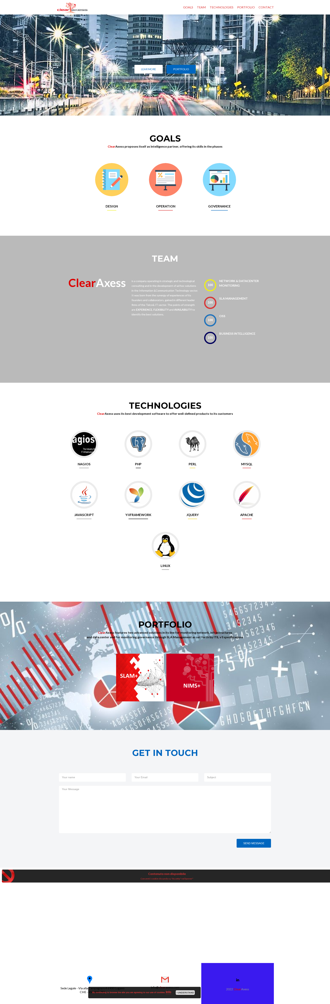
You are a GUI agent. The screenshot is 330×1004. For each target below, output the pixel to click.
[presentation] (210, 285)
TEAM (201, 7)
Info (168, 992)
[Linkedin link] (237, 979)
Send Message (253, 843)
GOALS (188, 7)
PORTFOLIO (246, 7)
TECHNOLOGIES (221, 7)
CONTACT (266, 7)
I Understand (185, 992)
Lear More (148, 69)
